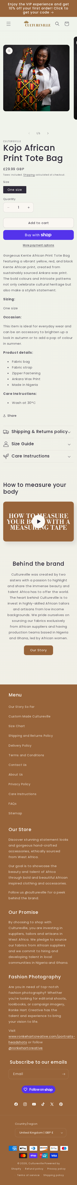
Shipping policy (53, 1175)
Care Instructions (22, 794)
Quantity (9, 199)
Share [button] (12, 416)
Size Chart (17, 726)
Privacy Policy (19, 784)
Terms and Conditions (26, 755)
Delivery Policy (20, 745)
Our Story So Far (22, 707)
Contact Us (18, 765)
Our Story (38, 650)
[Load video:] (38, 521)
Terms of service (28, 1175)
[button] (8, 24)
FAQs (12, 804)
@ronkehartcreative (26, 1048)
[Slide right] (48, 133)
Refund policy (34, 1168)
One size (14, 190)
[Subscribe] (63, 1074)
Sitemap (15, 813)
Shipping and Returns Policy (31, 736)
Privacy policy (56, 1168)
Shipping (29, 174)
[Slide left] (29, 133)
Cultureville (36, 1163)
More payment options (38, 245)
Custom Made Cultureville (29, 716)
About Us (16, 774)
